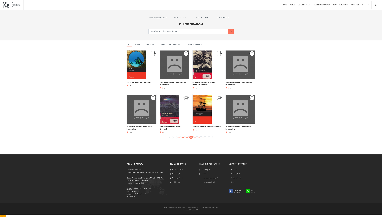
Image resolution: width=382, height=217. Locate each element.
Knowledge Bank (209, 182)
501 (187, 137)
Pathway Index (236, 174)
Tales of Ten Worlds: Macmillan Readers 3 (172, 127)
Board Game (174, 45)
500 (183, 137)
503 (195, 137)
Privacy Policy (196, 210)
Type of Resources (157, 18)
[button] (252, 45)
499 (179, 137)
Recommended (223, 17)
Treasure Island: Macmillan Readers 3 (206, 126)
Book (137, 45)
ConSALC (234, 170)
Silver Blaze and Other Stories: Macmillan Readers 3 (204, 83)
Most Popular (202, 17)
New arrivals (180, 17)
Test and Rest (236, 178)
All (129, 45)
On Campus (205, 170)
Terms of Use (185, 210)
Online (203, 174)
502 (191, 137)
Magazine (150, 45)
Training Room (177, 178)
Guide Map (176, 182)
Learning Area (177, 174)
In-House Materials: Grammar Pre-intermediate (173, 83)
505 (203, 137)
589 (207, 137)
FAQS (233, 182)
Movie (162, 45)
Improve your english (210, 178)
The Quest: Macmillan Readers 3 (139, 82)
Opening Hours (177, 170)
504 (199, 137)
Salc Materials (195, 45)
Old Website (131, 196)
